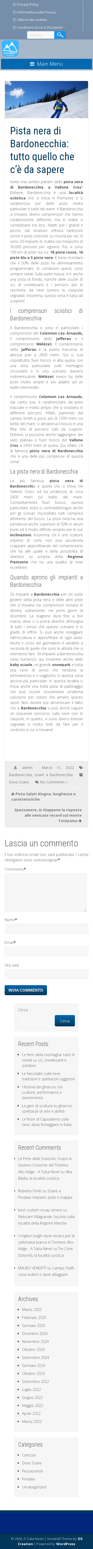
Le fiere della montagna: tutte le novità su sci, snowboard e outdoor (48, 1060)
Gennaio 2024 (33, 1365)
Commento (14, 869)
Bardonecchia (20, 774)
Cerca (23, 1009)
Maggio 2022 (32, 1405)
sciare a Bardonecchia (53, 774)
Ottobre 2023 (33, 1373)
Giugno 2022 (32, 1397)
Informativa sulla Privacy (36, 12)
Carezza (28, 1455)
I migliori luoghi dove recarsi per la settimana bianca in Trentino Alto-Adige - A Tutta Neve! (46, 1242)
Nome (10, 919)
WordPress (65, 1544)
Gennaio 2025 (33, 1325)
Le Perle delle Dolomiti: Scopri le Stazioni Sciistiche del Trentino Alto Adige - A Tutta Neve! (45, 1165)
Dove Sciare (19, 782)
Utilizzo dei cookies (32, 19)
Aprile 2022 (31, 1413)
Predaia (28, 1479)
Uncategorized (34, 1487)
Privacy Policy (27, 4)
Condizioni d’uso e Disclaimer (40, 27)
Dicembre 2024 (35, 1333)
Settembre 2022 (35, 1381)
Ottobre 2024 (33, 1349)
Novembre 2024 (35, 1341)
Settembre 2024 (35, 1357)
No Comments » (54, 782)
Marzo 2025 (32, 1309)
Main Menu (50, 63)
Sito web (12, 965)
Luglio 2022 (31, 1389)
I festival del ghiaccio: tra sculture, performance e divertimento (42, 1092)
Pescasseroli (32, 1471)
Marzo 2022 (32, 1421)
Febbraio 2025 (34, 1317)
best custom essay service (40, 1209)
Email (9, 942)
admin (27, 767)
